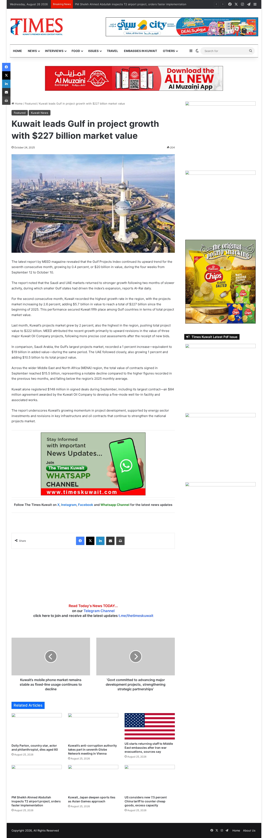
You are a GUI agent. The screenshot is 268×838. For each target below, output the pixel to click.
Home (17, 51)
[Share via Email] (110, 541)
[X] (90, 541)
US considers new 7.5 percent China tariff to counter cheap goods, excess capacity (146, 801)
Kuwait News (39, 112)
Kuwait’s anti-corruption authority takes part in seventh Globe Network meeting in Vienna (92, 749)
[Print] (120, 541)
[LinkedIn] (100, 541)
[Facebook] (80, 541)
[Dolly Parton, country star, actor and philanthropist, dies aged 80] (37, 727)
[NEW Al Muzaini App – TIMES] (134, 78)
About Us (249, 830)
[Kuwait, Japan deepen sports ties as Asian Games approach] (93, 779)
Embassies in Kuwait (140, 51)
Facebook (85, 505)
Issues (93, 51)
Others (169, 51)
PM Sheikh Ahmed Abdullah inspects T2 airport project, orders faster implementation (130, 4)
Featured (31, 103)
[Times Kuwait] (36, 26)
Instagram (68, 505)
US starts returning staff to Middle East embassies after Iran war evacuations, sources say (149, 747)
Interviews (54, 51)
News (32, 51)
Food (76, 51)
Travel (112, 51)
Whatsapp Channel (114, 505)
